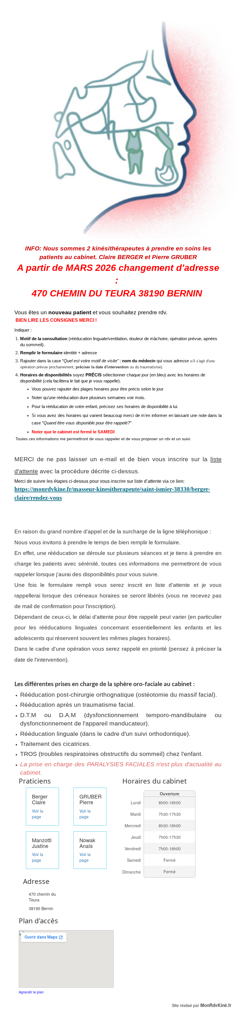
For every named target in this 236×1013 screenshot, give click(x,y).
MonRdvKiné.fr (215, 1005)
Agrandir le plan (31, 991)
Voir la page (37, 813)
